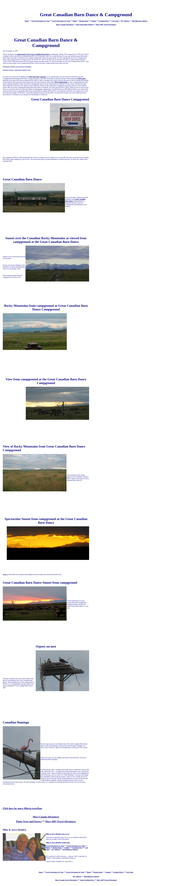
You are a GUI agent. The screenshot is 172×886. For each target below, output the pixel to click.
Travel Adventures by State (61, 21)
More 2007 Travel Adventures (106, 24)
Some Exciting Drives (87, 880)
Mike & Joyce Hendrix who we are (57, 834)
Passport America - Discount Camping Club (16, 70)
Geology (93, 21)
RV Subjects (125, 21)
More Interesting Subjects (84, 24)
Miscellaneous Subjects (139, 21)
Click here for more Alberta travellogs (22, 808)
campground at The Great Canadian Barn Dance (33, 54)
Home (27, 21)
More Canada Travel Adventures (66, 880)
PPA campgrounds (61, 82)
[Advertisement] (86, 5)
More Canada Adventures (65, 24)
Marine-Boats (83, 21)
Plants (75, 21)
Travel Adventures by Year (40, 21)
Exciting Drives (103, 21)
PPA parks (82, 78)
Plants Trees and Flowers (29, 821)
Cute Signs (115, 21)
